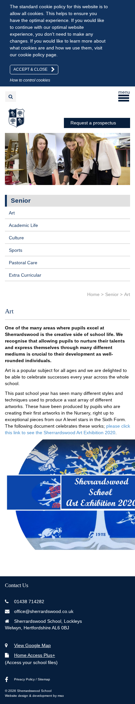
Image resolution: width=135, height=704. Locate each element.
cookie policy (31, 54)
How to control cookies (30, 80)
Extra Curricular (25, 275)
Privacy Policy (24, 679)
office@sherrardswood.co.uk (43, 611)
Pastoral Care (23, 262)
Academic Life (23, 225)
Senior (20, 200)
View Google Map (32, 645)
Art (12, 212)
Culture (16, 237)
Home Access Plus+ (34, 655)
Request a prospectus (93, 122)
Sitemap (44, 679)
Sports (15, 250)
